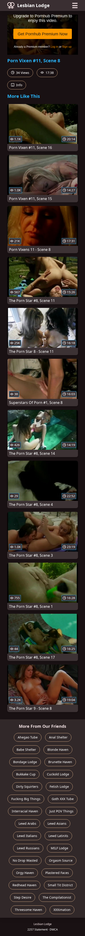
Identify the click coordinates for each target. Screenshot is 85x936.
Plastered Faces (57, 873)
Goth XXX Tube (63, 799)
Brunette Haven (60, 762)
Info (18, 85)
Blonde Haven (57, 749)
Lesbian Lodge (33, 5)
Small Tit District (60, 885)
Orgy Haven (25, 873)
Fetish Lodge (59, 786)
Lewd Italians (27, 836)
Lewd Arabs (27, 823)
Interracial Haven (25, 811)
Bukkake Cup (26, 774)
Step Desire (22, 897)
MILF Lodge (59, 848)
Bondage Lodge (25, 762)
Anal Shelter (58, 737)
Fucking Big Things (25, 799)
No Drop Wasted (25, 860)
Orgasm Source (61, 860)
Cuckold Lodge (58, 774)
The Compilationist (57, 897)
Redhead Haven (24, 885)
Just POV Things (61, 811)
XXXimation (61, 909)
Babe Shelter (26, 749)
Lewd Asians (57, 823)
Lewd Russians (28, 848)
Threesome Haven (28, 909)
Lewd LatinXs (58, 836)
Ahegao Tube (28, 737)
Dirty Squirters (27, 786)
